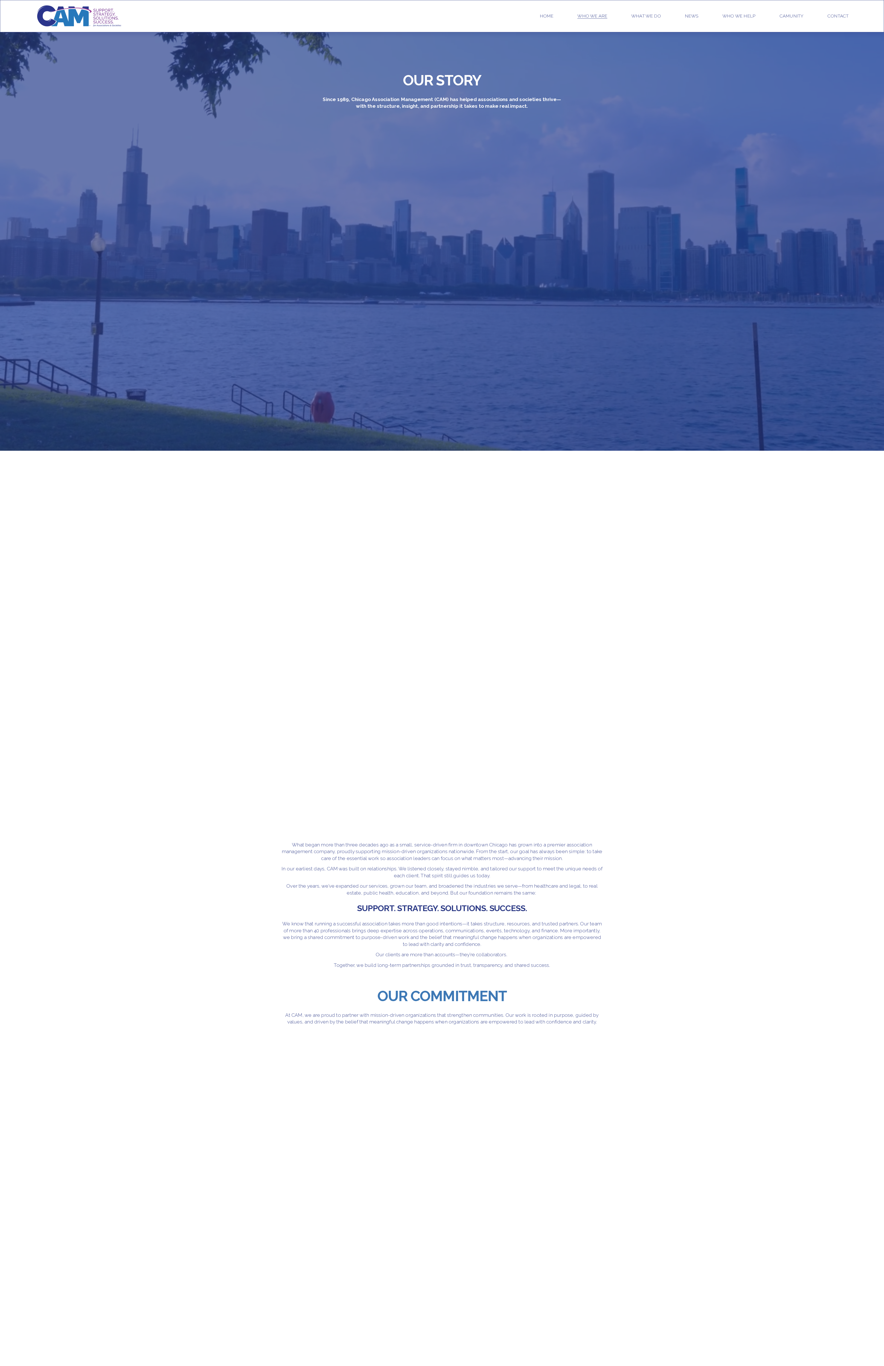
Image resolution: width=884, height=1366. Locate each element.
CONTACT (838, 16)
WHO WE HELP (739, 16)
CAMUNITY (791, 16)
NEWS (692, 16)
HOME (547, 16)
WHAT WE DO (646, 16)
